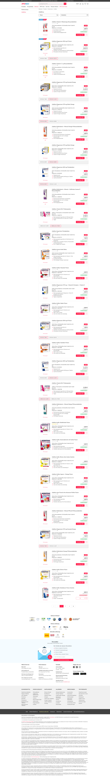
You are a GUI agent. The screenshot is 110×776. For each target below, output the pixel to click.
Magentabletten (36, 702)
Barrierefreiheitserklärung (79, 711)
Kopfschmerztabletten (25, 692)
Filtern (41, 15)
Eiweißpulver (47, 693)
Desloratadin (58, 704)
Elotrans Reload (47, 692)
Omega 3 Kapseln (48, 700)
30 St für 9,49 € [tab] (43, 184)
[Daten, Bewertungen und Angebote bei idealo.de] (59, 619)
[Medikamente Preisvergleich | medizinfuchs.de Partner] (65, 619)
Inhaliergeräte (70, 701)
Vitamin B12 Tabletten (49, 698)
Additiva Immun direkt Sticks (59, 249)
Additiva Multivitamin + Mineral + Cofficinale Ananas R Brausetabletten (66, 190)
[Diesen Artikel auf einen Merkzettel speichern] (86, 35)
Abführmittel (35, 701)
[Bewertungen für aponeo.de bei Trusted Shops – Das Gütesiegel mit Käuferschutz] (32, 619)
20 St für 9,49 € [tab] (43, 121)
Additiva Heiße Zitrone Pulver (59, 569)
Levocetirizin (58, 701)
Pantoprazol (81, 697)
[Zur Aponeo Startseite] (25, 3)
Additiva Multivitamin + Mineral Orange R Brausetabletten (67, 126)
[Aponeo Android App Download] (83, 673)
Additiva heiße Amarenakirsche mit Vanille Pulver (65, 439)
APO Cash (42, 6)
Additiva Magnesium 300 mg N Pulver (62, 41)
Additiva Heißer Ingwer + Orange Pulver (62, 474)
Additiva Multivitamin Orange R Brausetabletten (64, 551)
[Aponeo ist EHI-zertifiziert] (38, 619)
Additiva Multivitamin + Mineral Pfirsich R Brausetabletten (67, 511)
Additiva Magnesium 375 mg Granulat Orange (64, 82)
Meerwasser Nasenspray (69, 699)
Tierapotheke (30, 6)
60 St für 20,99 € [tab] (53, 121)
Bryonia (80, 703)
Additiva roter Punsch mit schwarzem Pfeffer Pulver (65, 492)
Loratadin (58, 702)
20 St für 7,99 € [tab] (43, 58)
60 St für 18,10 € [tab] (53, 58)
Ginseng (46, 703)
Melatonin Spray (47, 695)
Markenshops (24, 9)
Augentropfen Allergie (60, 695)
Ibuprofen (23, 698)
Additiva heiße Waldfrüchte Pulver (61, 422)
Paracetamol (24, 700)
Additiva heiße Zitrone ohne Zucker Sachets (63, 457)
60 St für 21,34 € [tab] (53, 99)
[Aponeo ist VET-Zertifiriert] (49, 619)
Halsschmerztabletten (71, 695)
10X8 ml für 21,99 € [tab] (44, 226)
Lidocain (34, 704)
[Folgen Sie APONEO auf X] (77, 667)
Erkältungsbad (70, 697)
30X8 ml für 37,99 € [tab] (55, 226)
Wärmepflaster (36, 692)
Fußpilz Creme (82, 698)
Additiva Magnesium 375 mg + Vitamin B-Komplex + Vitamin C (68, 285)
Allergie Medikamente (60, 692)
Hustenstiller (70, 692)
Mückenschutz (82, 700)
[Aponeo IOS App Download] (76, 673)
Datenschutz (59, 711)
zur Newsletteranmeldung (63, 660)
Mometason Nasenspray (58, 697)
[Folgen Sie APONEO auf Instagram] (80, 667)
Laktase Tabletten (48, 701)
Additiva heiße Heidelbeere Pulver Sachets (63, 588)
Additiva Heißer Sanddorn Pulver (60, 342)
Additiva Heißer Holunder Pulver (60, 268)
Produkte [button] (23, 6)
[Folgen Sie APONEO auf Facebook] (74, 667)
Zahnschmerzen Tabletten (24, 705)
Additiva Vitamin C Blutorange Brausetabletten (64, 22)
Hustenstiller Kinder (71, 702)
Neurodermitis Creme (83, 693)
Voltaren (34, 698)
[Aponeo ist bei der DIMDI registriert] (43, 619)
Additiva (23, 12)
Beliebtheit (63, 15)
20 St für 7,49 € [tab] (43, 99)
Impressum (52, 711)
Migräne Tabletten (25, 693)
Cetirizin (57, 699)
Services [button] (48, 6)
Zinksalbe (81, 695)
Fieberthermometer (83, 692)
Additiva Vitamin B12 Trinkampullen (61, 209)
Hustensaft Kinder (71, 704)
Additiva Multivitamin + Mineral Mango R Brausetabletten (67, 404)
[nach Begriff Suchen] (65, 4)
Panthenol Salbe (82, 701)
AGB (27, 711)
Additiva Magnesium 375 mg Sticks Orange (63, 104)
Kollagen (46, 697)
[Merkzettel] (85, 4)
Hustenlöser (69, 693)
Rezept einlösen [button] (54, 6)
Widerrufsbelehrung (33, 711)
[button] (36, 6)
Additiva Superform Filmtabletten (60, 231)
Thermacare (35, 696)
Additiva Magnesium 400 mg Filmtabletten (63, 167)
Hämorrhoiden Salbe (37, 699)
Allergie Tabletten (59, 693)
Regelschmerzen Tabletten (24, 702)
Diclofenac (23, 697)
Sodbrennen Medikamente (35, 694)
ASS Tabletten (24, 695)
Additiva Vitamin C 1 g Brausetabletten (62, 63)
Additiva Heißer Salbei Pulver (59, 303)
